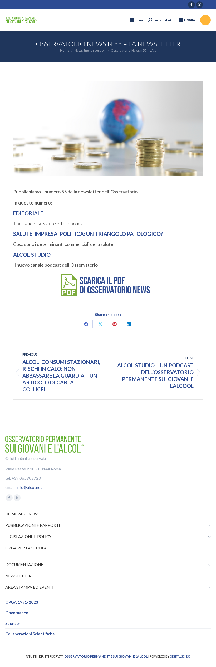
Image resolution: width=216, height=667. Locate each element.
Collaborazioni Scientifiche (30, 633)
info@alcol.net (29, 487)
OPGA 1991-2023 (21, 602)
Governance (16, 612)
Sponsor (12, 623)
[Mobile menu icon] (205, 20)
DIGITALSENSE (180, 656)
